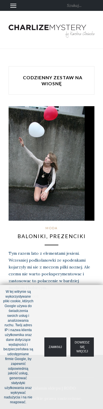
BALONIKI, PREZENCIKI (51, 236)
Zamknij (55, 347)
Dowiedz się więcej (82, 347)
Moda (51, 228)
